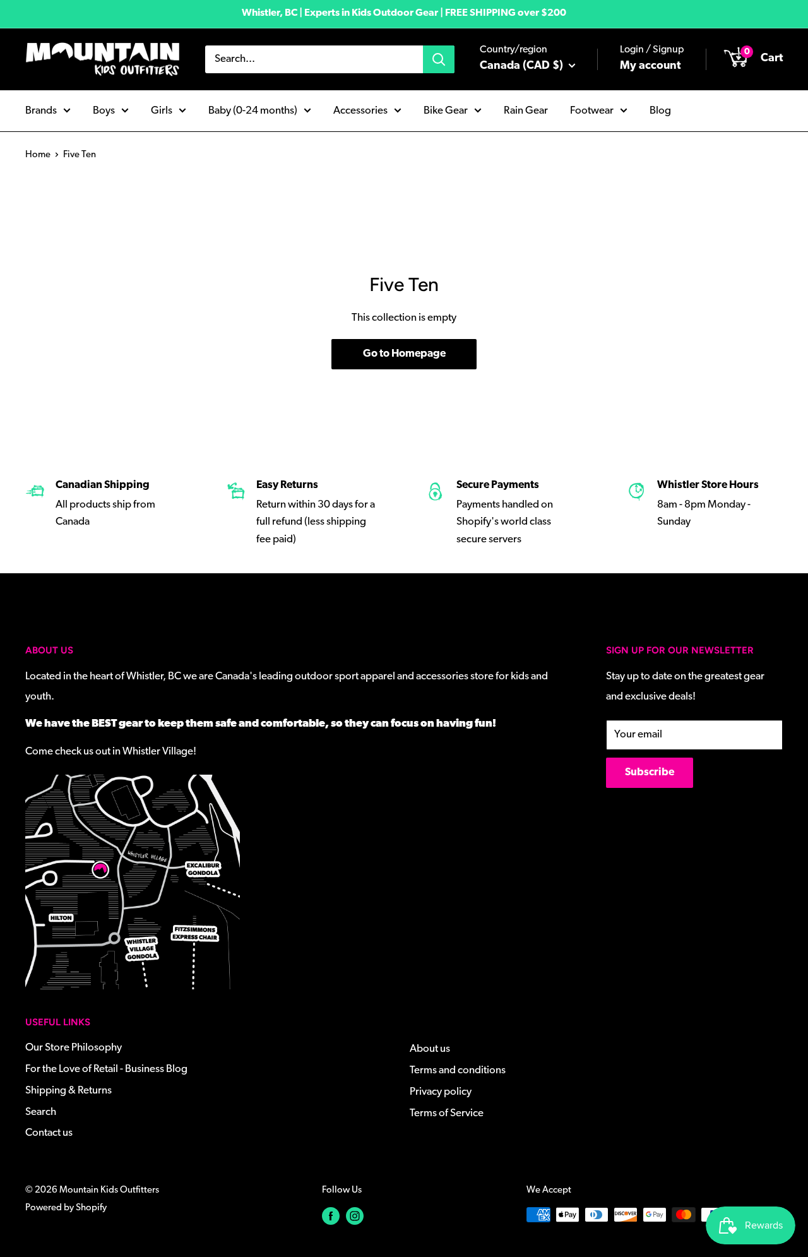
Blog (660, 110)
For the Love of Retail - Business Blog (106, 1069)
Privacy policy (441, 1092)
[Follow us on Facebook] (331, 1216)
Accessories (360, 110)
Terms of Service (447, 1113)
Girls (161, 110)
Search (40, 1112)
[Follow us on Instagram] (355, 1216)
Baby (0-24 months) (252, 110)
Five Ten (79, 155)
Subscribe (649, 772)
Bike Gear (446, 110)
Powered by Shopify (66, 1208)
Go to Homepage (404, 354)
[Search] (438, 59)
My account (650, 66)
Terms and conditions (458, 1070)
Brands (41, 110)
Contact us (49, 1133)
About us (430, 1049)
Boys (104, 110)
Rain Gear (526, 110)
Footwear (592, 110)
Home (37, 155)
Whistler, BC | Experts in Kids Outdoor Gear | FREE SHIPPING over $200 (404, 13)
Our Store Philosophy (73, 1047)
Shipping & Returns (68, 1090)
